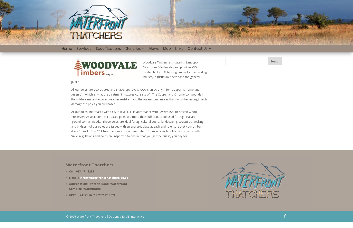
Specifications (108, 49)
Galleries (133, 49)
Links (179, 49)
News (154, 49)
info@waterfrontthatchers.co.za (104, 178)
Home (67, 49)
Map (167, 49)
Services (84, 49)
